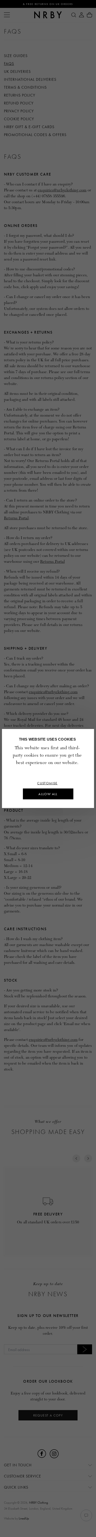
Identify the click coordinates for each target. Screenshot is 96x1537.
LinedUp (24, 1518)
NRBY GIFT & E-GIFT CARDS (29, 126)
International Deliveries (30, 79)
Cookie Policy (19, 118)
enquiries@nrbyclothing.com (62, 190)
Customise (47, 783)
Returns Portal (16, 518)
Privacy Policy (19, 111)
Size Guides (16, 55)
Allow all (48, 794)
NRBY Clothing (38, 1502)
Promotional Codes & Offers (35, 134)
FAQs (9, 63)
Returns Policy (19, 95)
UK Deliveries (17, 71)
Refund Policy (18, 103)
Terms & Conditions (25, 87)
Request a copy (48, 1415)
